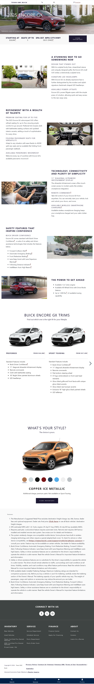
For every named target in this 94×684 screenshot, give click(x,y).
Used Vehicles (9, 635)
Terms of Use (71, 664)
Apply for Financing (56, 635)
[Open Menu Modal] (54, 2)
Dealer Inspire (33, 672)
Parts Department (33, 639)
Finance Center (54, 631)
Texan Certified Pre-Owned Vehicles (14, 640)
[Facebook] (41, 613)
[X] (47, 613)
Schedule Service (33, 635)
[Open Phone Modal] (42, 2)
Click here (53, 521)
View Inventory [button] (78, 38)
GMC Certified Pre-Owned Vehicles (13, 644)
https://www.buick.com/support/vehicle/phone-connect (55, 540)
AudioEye (30, 668)
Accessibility (82, 664)
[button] (90, 363)
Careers (73, 635)
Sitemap (50, 664)
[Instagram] (52, 613)
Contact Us (75, 631)
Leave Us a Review (77, 639)
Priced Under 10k (10, 647)
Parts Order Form (33, 643)
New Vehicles (9, 631)
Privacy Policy (31, 664)
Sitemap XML (60, 664)
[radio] (24, 479)
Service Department (34, 631)
